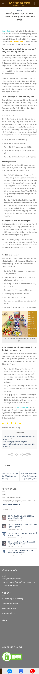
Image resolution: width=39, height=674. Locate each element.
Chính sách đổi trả (8, 613)
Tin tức (19, 11)
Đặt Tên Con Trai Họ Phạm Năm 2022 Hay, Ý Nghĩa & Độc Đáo (21, 543)
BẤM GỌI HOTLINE (19, 318)
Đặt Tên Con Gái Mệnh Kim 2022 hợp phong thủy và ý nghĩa (21, 517)
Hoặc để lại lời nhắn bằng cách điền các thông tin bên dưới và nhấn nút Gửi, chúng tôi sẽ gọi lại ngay (19, 330)
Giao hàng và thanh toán (10, 604)
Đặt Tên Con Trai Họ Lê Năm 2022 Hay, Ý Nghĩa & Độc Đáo (22, 526)
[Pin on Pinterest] (25, 454)
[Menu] (3, 3)
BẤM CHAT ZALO (19, 323)
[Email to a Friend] (21, 454)
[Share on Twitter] (17, 454)
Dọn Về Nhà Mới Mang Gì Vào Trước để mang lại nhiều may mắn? (29, 476)
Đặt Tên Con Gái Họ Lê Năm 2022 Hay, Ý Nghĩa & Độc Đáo (22, 534)
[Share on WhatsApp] (10, 454)
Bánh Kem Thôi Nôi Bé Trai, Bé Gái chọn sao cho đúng (10, 476)
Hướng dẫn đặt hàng (9, 608)
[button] (20, 423)
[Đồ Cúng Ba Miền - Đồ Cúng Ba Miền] (19, 3)
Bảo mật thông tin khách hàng (12, 599)
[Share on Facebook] (14, 454)
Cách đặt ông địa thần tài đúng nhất (15, 442)
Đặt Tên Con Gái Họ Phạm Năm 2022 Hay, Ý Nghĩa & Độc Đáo (21, 552)
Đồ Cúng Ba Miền (23, 407)
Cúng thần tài (6, 31)
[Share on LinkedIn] (29, 454)
